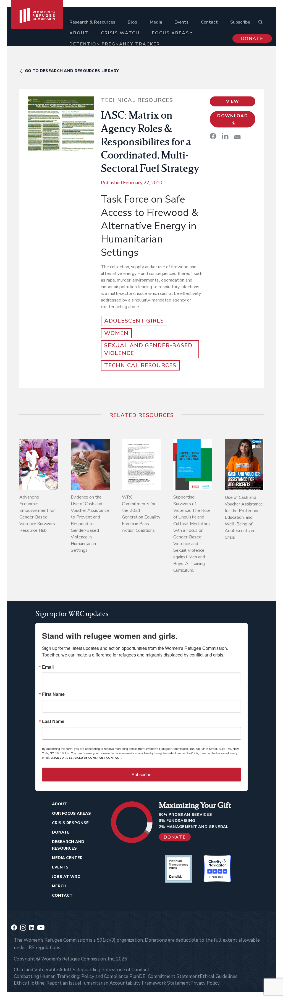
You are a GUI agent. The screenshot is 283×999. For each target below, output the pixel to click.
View (232, 101)
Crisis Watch (120, 33)
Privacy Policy (205, 983)
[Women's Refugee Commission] (37, 28)
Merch (59, 886)
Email (48, 667)
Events (181, 22)
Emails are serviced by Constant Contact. (86, 758)
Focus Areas (170, 33)
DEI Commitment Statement (169, 976)
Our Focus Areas (71, 813)
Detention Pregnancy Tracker (114, 44)
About (78, 33)
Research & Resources (92, 22)
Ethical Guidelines (218, 976)
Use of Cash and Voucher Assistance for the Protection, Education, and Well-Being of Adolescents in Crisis (244, 517)
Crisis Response (70, 823)
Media (156, 22)
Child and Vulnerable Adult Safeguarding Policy (64, 970)
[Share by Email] (237, 137)
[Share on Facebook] (213, 136)
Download (232, 116)
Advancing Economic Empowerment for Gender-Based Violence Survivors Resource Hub (37, 513)
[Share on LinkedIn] (225, 136)
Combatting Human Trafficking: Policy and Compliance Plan (76, 976)
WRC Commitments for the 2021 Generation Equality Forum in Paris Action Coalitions (141, 513)
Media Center (67, 857)
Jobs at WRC (66, 876)
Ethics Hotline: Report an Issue (47, 983)
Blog (132, 22)
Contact (209, 22)
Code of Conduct (132, 970)
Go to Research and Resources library (72, 70)
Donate (252, 38)
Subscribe (240, 22)
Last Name (53, 721)
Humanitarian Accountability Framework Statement (135, 983)
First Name (53, 694)
